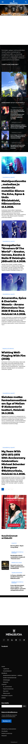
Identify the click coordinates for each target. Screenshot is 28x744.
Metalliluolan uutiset (16, 562)
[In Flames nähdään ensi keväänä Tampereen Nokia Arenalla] (5, 575)
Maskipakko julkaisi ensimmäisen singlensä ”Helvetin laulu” (18, 557)
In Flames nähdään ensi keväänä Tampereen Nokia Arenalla (18, 576)
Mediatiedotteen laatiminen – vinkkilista (12, 675)
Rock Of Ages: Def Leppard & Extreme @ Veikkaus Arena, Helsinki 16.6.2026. (18, 136)
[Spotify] (16, 640)
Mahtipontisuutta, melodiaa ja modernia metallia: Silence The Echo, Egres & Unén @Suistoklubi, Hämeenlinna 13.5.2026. (13, 194)
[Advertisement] (14, 30)
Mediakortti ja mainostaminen (8, 729)
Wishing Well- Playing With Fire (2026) (13, 355)
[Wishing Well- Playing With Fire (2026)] (14, 336)
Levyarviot (14, 543)
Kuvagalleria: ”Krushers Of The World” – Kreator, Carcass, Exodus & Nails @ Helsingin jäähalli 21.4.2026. (13, 253)
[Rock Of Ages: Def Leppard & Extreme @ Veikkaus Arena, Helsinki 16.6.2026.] (5, 135)
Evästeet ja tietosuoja (6, 733)
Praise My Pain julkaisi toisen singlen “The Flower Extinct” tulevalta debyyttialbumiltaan (18, 588)
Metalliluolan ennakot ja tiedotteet (17, 552)
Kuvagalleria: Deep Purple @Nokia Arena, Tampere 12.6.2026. (18, 146)
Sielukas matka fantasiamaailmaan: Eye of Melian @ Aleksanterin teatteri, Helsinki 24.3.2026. (13, 405)
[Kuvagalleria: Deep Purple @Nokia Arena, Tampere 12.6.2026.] (5, 145)
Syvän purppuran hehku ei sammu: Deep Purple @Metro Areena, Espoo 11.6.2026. (18, 126)
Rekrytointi (5, 682)
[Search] (26, 2)
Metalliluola (4, 673)
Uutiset (3, 666)
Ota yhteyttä (4, 731)
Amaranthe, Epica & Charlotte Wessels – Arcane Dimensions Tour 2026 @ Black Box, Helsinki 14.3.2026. (13, 306)
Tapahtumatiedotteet (16, 572)
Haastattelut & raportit (6, 695)
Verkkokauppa (6, 680)
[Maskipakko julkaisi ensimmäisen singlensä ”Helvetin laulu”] (5, 555)
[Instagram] (7, 639)
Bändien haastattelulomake (9, 677)
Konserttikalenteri (7, 671)
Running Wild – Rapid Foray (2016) (17, 546)
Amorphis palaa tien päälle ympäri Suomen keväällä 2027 (17, 566)
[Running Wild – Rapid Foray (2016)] (5, 545)
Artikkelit (3, 697)
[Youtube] (24, 640)
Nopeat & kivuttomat (8, 689)
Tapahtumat (6, 668)
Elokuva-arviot (6, 693)
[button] (2, 2)
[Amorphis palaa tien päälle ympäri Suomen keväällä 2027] (5, 565)
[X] (20, 640)
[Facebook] (3, 640)
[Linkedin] (12, 640)
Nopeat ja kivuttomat (8, 348)
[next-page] (12, 489)
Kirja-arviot (5, 691)
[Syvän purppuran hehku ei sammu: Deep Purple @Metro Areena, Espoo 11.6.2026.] (5, 125)
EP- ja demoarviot (7, 686)
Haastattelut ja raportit (16, 107)
